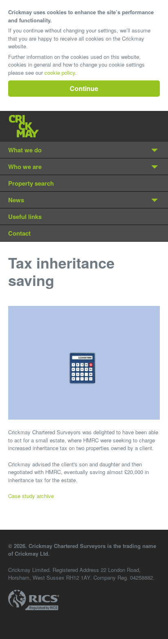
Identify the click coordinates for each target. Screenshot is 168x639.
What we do (25, 149)
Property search (31, 183)
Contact (19, 233)
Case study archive (31, 496)
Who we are (25, 166)
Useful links (25, 216)
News (16, 199)
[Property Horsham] (24, 126)
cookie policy (59, 72)
